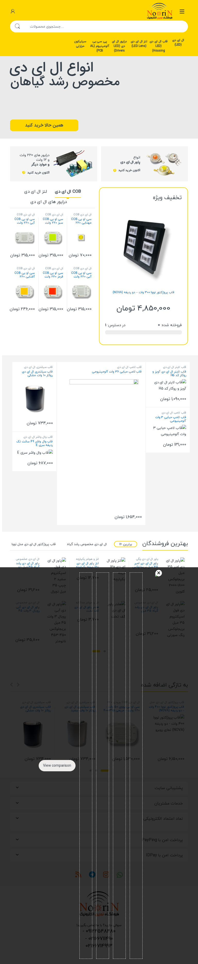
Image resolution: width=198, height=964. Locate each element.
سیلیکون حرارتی (80, 43)
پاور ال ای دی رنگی (147, 558)
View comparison (57, 765)
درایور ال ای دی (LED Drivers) (119, 46)
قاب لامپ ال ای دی (174, 412)
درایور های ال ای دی (48, 201)
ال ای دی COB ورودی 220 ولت (82, 216)
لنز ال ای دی (35, 191)
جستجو (17, 26)
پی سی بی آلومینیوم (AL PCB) (99, 46)
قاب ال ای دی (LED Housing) (159, 46)
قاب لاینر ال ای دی (174, 367)
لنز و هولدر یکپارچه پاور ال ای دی (87, 560)
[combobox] (106, 26)
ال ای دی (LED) (178, 42)
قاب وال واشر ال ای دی (38, 436)
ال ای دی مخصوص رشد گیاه (86, 544)
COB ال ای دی (68, 191)
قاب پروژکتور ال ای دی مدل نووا (34, 544)
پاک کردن (158, 573)
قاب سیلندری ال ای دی (38, 367)
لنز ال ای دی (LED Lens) (139, 43)
